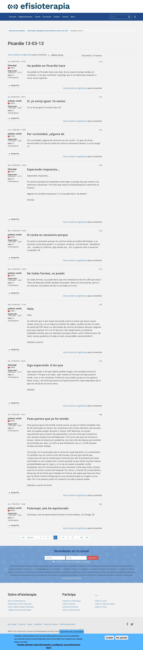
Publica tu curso (100, 601)
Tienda (37, 16)
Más (73, 16)
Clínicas (65, 16)
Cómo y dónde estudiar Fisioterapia (21, 607)
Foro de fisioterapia (17, 31)
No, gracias (121, 638)
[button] (135, 17)
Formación (47, 16)
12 (72, 537)
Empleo (57, 16)
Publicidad (38, 624)
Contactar (21, 624)
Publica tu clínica (101, 607)
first (23, 537)
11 (68, 537)
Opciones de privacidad (71, 631)
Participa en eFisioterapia (71, 601)
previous (30, 537)
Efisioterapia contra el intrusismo (20, 604)
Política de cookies (50, 624)
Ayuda (30, 624)
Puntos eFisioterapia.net (71, 610)
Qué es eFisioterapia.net (16, 601)
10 (63, 537)
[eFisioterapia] (39, 6)
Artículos (12, 16)
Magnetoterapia (25, 16)
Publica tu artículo (68, 604)
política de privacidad (83, 562)
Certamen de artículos (70, 607)
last (87, 537)
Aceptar (109, 638)
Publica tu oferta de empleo (105, 604)
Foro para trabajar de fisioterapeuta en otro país (47, 31)
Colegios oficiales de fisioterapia (19, 610)
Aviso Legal (12, 624)
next (81, 537)
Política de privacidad (67, 624)
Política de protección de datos (72, 578)
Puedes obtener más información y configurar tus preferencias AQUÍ (48, 646)
